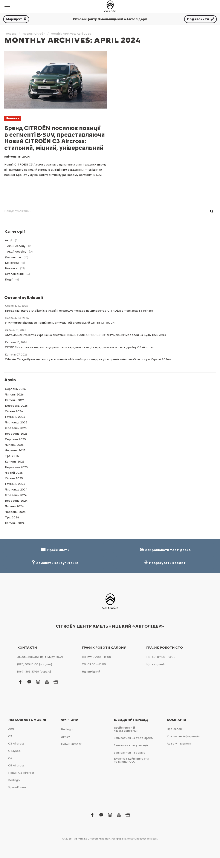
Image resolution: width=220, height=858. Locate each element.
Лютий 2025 (14, 473)
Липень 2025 (14, 445)
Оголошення (14, 274)
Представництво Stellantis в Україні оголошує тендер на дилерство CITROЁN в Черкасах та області (79, 311)
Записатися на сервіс (129, 752)
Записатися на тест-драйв (133, 738)
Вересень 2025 (16, 433)
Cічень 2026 (14, 411)
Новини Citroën (34, 33)
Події (9, 279)
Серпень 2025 (15, 439)
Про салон (174, 729)
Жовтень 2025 (16, 428)
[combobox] (110, 211)
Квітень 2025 (14, 461)
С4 (10, 758)
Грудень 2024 (15, 484)
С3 (10, 736)
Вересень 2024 (16, 501)
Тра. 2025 (12, 456)
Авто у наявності (179, 743)
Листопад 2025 (16, 422)
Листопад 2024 (16, 489)
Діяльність (13, 257)
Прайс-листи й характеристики (126, 729)
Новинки (12, 118)
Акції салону (16, 246)
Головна (11, 33)
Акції (8, 240)
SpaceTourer (17, 787)
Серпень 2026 (15, 389)
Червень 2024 (15, 512)
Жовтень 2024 (16, 495)
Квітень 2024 (14, 523)
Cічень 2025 (14, 478)
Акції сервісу (16, 251)
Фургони (69, 720)
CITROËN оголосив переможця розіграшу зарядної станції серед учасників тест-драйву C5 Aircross (79, 347)
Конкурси (12, 263)
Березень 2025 (16, 467)
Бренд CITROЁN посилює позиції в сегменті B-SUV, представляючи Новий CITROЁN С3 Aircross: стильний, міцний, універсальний (54, 137)
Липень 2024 (14, 506)
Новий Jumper (71, 744)
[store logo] (110, 6)
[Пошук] (212, 211)
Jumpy (65, 736)
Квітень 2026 (14, 400)
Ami (11, 729)
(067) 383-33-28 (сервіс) (34, 671)
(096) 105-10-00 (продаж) (34, 664)
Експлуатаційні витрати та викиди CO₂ (131, 760)
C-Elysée (14, 751)
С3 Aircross (16, 743)
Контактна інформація (183, 736)
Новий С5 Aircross (21, 773)
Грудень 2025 (15, 417)
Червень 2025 (15, 450)
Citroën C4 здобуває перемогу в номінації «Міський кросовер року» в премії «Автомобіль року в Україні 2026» (88, 359)
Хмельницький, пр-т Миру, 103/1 (40, 657)
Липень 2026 (14, 394)
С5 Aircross (16, 765)
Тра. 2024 (12, 517)
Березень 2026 (16, 406)
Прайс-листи (58, 550)
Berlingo (14, 780)
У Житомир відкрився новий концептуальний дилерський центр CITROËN (60, 323)
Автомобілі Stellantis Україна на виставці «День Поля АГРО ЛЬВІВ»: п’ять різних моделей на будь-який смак (85, 335)
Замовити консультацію (131, 745)
